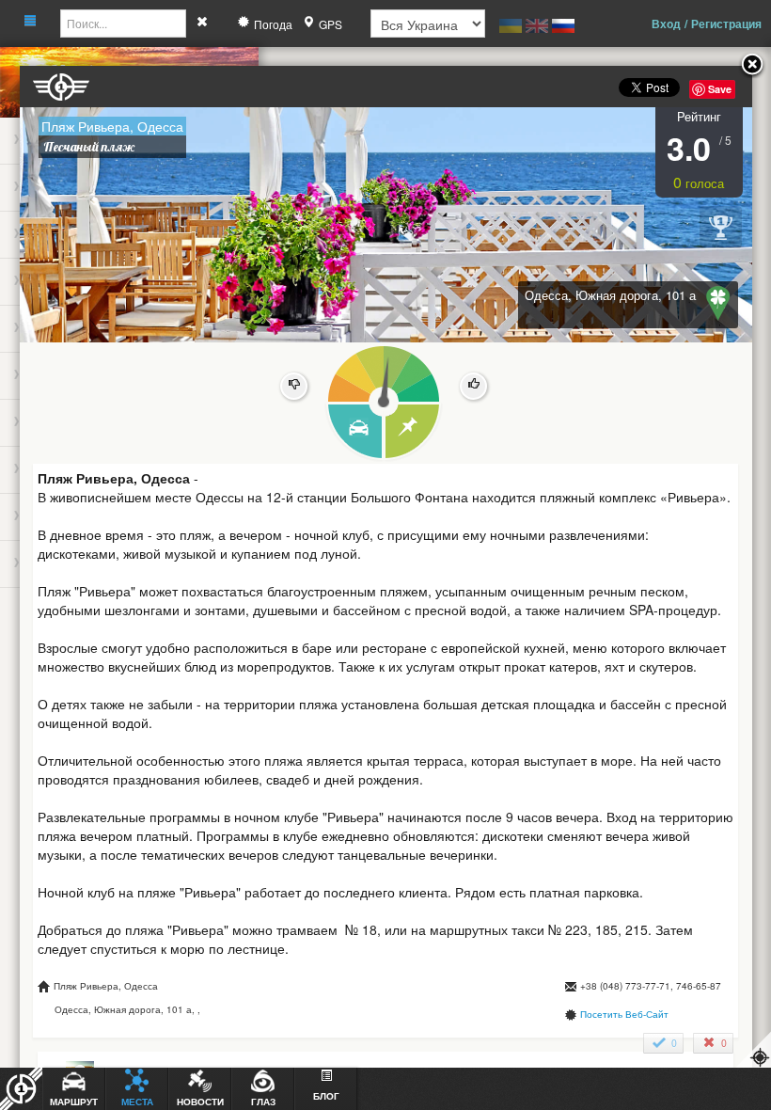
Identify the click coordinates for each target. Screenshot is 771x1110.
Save (720, 89)
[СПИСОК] (413, 432)
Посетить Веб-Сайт (624, 1014)
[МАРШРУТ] (354, 432)
